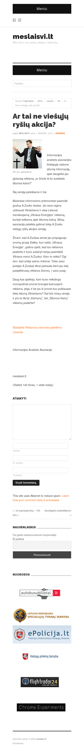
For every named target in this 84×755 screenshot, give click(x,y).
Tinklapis (17, 475)
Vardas (16, 450)
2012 (40, 100)
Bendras (60, 133)
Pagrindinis (28, 100)
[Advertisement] (42, 315)
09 (59, 100)
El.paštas (18, 539)
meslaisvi (24, 133)
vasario (50, 100)
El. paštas (18, 462)
